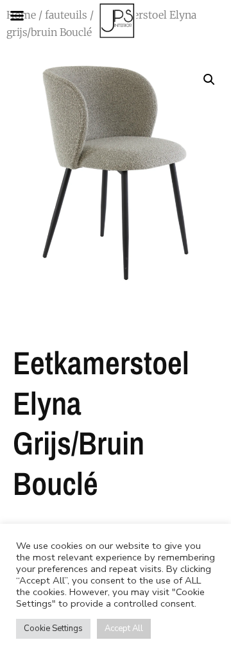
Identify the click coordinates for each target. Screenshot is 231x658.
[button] (209, 79)
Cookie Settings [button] (53, 628)
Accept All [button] (124, 628)
